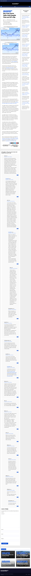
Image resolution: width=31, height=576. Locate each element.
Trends (9, 553)
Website (2, 538)
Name (2, 529)
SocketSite (7, 178)
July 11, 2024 (4, 565)
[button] (28, 6)
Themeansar (2, 574)
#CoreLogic (5, 22)
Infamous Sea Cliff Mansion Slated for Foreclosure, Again (25, 26)
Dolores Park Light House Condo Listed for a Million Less (25, 17)
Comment (3, 513)
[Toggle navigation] (15, 6)
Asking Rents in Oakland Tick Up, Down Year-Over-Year (22, 564)
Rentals (24, 553)
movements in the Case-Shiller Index (11, 140)
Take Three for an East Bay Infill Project (6, 145)
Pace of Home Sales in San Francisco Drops (8, 555)
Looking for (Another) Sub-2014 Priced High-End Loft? (25, 84)
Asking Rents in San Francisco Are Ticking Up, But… (22, 555)
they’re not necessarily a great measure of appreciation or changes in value (10, 138)
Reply (17, 228)
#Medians (8, 22)
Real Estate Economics (4, 553)
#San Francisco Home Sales (7, 23)
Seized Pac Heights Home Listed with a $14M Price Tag (25, 93)
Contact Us (29, 574)
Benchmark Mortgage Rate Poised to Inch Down (8, 564)
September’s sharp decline (10, 67)
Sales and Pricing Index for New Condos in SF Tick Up (14, 146)
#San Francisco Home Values (7, 24)
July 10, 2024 (19, 565)
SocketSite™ (15, 3)
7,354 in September (14, 61)
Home (26, 574)
